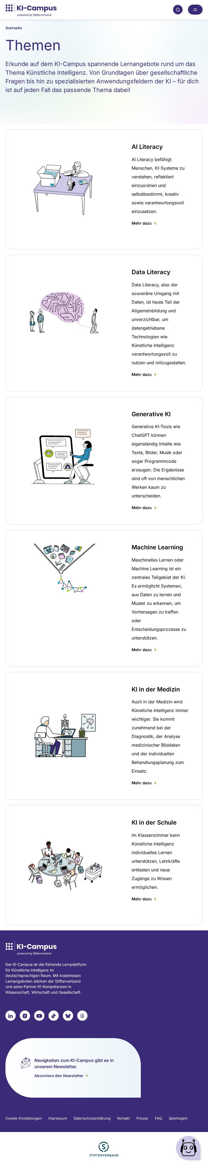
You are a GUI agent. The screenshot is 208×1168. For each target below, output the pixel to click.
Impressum (57, 1118)
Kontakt (123, 1118)
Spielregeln (178, 1118)
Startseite (13, 28)
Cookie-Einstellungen (23, 1118)
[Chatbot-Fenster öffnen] (189, 1149)
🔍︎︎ (178, 9)
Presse (142, 1118)
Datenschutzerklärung (92, 1118)
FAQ (158, 1118)
